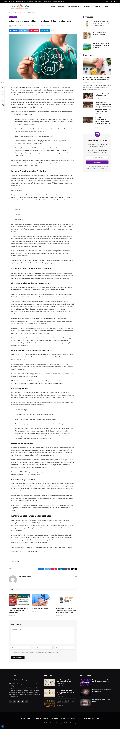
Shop (106, 6)
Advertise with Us (20, 1)
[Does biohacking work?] (42, 600)
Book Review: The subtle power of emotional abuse (65, 701)
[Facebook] (3, 87)
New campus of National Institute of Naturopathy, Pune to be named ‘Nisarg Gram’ (66, 610)
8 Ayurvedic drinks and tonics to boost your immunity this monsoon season (97, 78)
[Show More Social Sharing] (52, 30)
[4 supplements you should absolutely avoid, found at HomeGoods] (49, 682)
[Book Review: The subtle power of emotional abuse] (49, 703)
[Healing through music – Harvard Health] (85, 702)
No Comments (39, 25)
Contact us (30, 1)
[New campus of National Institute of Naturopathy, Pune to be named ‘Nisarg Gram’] (66, 600)
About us (11, 1)
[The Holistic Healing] (20, 6)
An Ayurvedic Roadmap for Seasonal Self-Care (102, 94)
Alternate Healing (73, 6)
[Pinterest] (3, 100)
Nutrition (97, 6)
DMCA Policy (38, 1)
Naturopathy (12, 16)
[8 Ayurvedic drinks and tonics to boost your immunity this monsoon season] (97, 66)
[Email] (3, 105)
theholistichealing (71, 722)
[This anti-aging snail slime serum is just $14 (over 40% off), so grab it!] (49, 692)
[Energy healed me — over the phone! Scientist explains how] (85, 682)
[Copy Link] (3, 109)
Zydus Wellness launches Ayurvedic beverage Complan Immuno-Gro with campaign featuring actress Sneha (103, 121)
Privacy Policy (47, 1)
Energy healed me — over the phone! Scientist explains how (100, 680)
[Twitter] (3, 92)
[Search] (116, 1)
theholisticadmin (18, 25)
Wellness (61, 6)
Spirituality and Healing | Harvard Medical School (101, 690)
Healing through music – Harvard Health (101, 700)
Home (5, 1)
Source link (15, 561)
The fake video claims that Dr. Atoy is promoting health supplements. (19, 610)
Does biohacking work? (40, 608)
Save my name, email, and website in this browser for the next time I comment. (35, 652)
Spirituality (87, 6)
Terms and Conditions (58, 1)
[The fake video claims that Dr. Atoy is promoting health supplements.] (19, 600)
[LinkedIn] (3, 96)
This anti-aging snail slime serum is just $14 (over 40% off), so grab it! (66, 692)
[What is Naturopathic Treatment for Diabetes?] (43, 56)
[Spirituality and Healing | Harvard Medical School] (85, 692)
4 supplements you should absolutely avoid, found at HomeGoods (64, 681)
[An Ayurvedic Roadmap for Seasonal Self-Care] (88, 96)
